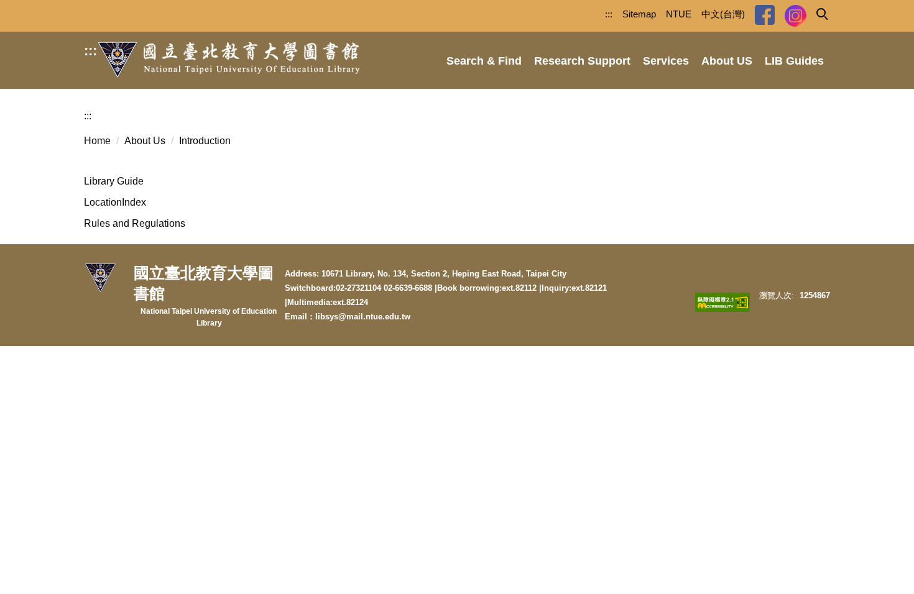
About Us (144, 140)
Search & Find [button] (484, 61)
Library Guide (114, 181)
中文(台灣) (723, 14)
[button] (821, 13)
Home (97, 140)
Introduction (205, 140)
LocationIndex (115, 202)
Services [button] (666, 61)
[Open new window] (765, 15)
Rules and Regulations (134, 223)
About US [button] (726, 61)
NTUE (678, 14)
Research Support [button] (582, 61)
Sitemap (639, 14)
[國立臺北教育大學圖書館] (229, 60)
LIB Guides (794, 61)
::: (90, 50)
